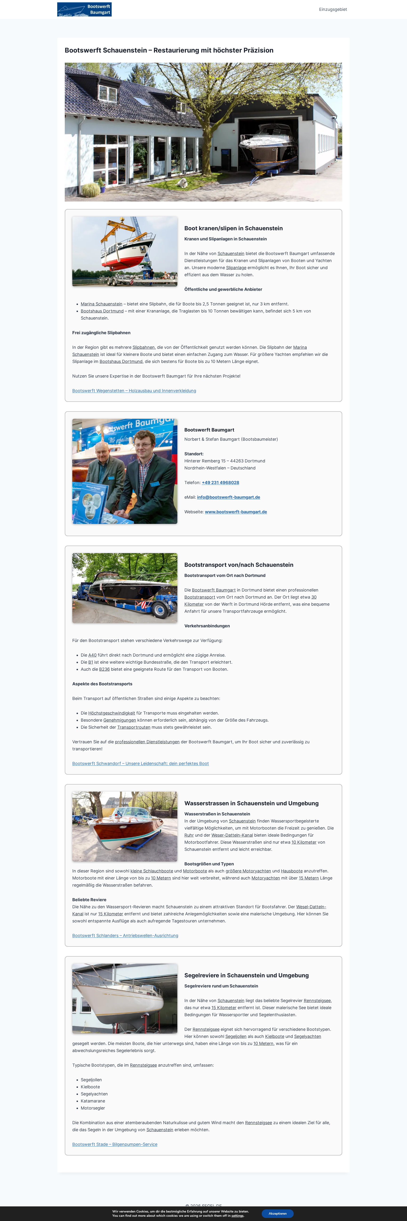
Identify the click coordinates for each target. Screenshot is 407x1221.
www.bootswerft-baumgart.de (236, 511)
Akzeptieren (278, 1213)
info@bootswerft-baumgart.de (228, 497)
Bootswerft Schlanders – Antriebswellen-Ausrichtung (125, 935)
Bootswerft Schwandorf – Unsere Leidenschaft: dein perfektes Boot (140, 763)
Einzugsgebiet (333, 9)
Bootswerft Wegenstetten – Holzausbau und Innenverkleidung (134, 390)
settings (238, 1216)
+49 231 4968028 (220, 482)
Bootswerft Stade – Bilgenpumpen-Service (114, 1144)
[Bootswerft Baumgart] (203, 132)
